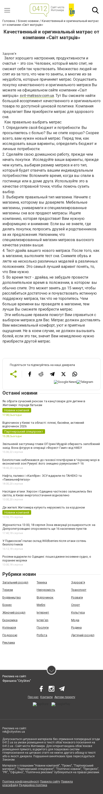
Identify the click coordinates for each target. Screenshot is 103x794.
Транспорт (78, 590)
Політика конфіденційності (20, 781)
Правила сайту (50, 781)
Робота (42, 635)
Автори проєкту (64, 697)
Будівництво (11, 597)
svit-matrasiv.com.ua (37, 95)
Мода (75, 620)
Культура (78, 612)
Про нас (33, 697)
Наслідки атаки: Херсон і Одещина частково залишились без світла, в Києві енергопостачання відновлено (47, 493)
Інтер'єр (42, 620)
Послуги (43, 627)
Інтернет (43, 612)
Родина (76, 627)
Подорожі (9, 635)
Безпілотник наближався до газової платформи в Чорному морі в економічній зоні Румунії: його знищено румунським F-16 (51, 462)
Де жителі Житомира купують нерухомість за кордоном (43, 507)
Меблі (41, 605)
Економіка (9, 620)
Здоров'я (78, 582)
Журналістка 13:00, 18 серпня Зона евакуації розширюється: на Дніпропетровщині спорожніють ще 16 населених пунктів (48, 526)
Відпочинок (45, 597)
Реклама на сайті (14, 676)
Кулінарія (9, 627)
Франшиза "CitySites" (16, 681)
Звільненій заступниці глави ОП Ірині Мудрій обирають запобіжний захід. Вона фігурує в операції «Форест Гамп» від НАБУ (51, 446)
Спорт (75, 605)
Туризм (7, 590)
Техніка (42, 582)
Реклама (8, 642)
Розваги (77, 597)
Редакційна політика (33, 785)
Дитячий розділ (82, 635)
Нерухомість (46, 590)
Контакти (46, 697)
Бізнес (7, 605)
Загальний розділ (15, 582)
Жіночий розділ (13, 612)
